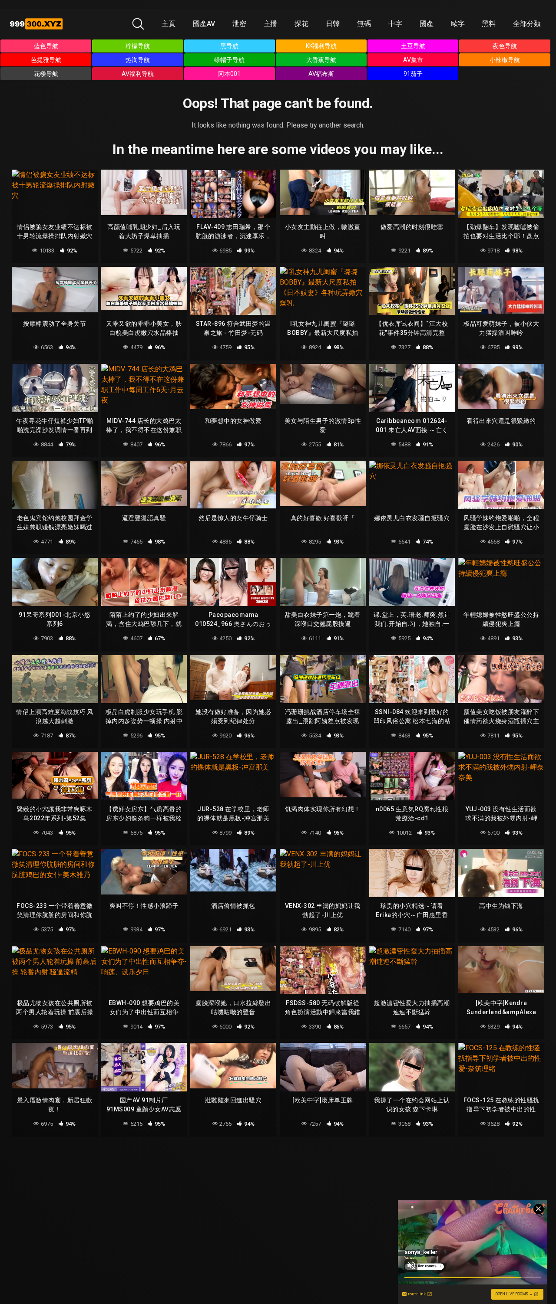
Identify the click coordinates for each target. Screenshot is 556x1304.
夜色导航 (505, 46)
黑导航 (229, 46)
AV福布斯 (321, 73)
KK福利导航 (321, 46)
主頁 (168, 24)
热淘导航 (138, 59)
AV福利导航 (138, 73)
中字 (395, 24)
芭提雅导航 (46, 59)
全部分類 (527, 24)
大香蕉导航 (321, 59)
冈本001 (229, 73)
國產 (427, 24)
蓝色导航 (46, 46)
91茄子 (413, 73)
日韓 (333, 24)
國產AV (204, 24)
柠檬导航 (138, 46)
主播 (271, 24)
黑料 (489, 24)
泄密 (239, 24)
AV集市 (413, 59)
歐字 (458, 24)
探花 (301, 24)
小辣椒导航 (505, 59)
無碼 (364, 24)
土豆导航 (413, 46)
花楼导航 (46, 73)
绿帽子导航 (229, 59)
